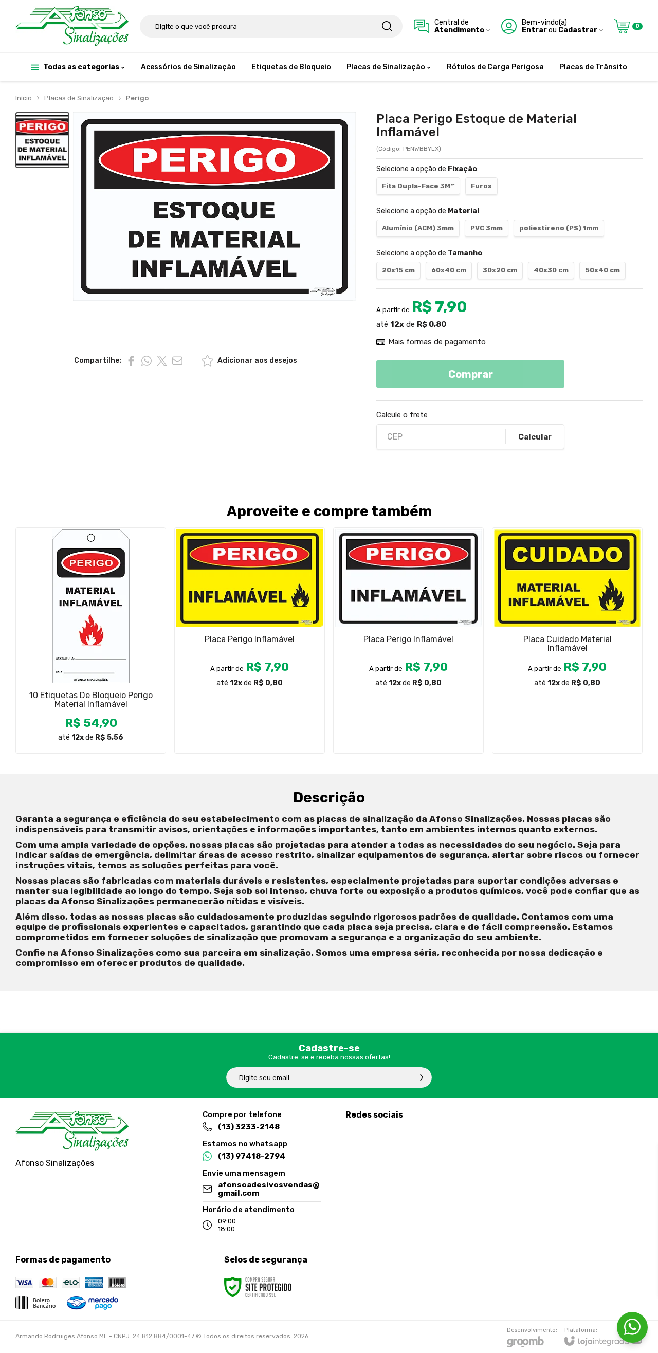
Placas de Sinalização (79, 98)
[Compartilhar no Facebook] (131, 361)
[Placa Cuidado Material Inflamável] (567, 640)
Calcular (535, 437)
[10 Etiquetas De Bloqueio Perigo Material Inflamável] (91, 640)
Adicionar (111, 692)
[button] (42, 140)
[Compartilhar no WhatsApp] (146, 361)
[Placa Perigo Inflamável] (249, 640)
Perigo (137, 98)
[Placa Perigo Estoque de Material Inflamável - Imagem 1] (42, 140)
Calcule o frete (402, 415)
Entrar (534, 30)
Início (23, 98)
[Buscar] (387, 26)
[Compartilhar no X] (162, 361)
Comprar (470, 374)
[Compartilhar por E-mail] (177, 361)
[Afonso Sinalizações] (72, 26)
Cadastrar (577, 30)
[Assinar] (421, 1077)
